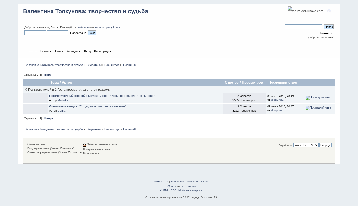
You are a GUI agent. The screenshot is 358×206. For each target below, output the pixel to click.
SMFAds (171, 185)
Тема (55, 82)
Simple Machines (197, 181)
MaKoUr (63, 100)
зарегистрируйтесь (107, 27)
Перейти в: (285, 145)
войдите (83, 27)
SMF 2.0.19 (161, 181)
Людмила (277, 99)
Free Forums (188, 185)
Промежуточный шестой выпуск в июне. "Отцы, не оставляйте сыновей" (102, 96)
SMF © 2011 (178, 181)
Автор (67, 82)
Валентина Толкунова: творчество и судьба (85, 11)
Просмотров (253, 82)
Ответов (232, 82)
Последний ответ (283, 82)
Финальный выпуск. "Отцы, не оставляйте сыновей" (87, 106)
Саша (61, 110)
